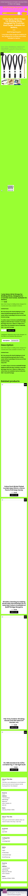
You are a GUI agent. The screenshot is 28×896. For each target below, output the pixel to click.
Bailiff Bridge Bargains (13, 7)
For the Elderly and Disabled (14, 335)
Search (18, 13)
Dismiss (18, 4)
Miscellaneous (12, 46)
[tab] (6, 340)
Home (2, 46)
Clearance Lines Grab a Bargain (15, 334)
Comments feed (6, 855)
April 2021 (4, 832)
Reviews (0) (15, 340)
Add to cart (11, 330)
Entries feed (5, 852)
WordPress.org (6, 857)
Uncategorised (6, 841)
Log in (3, 850)
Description (6, 340)
